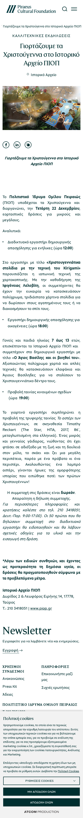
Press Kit (10, 686)
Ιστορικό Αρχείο (43, 74)
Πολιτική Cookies (68, 771)
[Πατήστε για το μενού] (74, 8)
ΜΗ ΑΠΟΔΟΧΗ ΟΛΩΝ (41, 792)
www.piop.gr (41, 608)
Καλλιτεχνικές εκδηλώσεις (41, 35)
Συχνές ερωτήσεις (56, 687)
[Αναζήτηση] (64, 9)
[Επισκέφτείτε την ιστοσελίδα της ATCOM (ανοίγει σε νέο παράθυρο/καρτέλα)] (41, 811)
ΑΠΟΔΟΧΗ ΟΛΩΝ (41, 802)
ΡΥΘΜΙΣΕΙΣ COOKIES (39, 781)
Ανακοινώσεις (13, 678)
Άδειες (8, 694)
